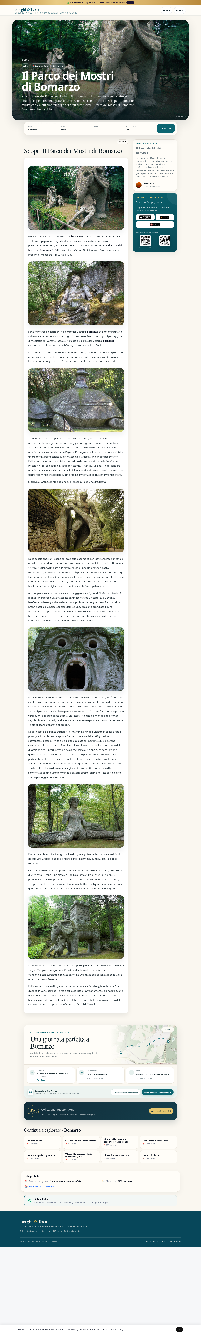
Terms (148, 1241)
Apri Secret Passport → (161, 1111)
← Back (25, 59)
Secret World (175, 1241)
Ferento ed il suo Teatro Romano (153, 1074)
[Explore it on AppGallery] (155, 225)
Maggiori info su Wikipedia (42, 1186)
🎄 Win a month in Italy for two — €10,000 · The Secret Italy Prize (99, 2)
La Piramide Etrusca (97, 1074)
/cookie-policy (115, 1329)
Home (166, 10)
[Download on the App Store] (145, 217)
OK (179, 1329)
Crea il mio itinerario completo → (157, 1092)
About (179, 10)
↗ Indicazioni (165, 128)
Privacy (156, 1241)
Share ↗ (122, 142)
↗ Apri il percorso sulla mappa (125, 1092)
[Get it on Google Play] (165, 217)
